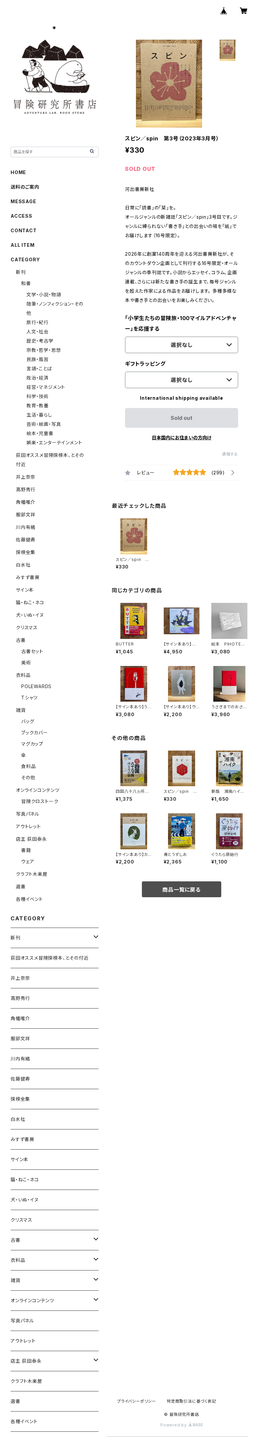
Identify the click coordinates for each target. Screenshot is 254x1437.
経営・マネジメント (45, 387)
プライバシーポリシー (136, 1401)
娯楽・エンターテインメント (54, 442)
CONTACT (24, 230)
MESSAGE (23, 201)
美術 (26, 662)
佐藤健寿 (25, 539)
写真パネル (27, 814)
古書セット (32, 651)
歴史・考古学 (40, 341)
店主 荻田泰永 (31, 839)
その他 (28, 777)
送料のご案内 (25, 187)
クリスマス (27, 627)
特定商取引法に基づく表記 (191, 1401)
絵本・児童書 (40, 433)
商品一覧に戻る (181, 889)
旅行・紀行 (37, 322)
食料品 (28, 766)
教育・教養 (37, 405)
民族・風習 (37, 359)
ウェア (27, 861)
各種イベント (29, 899)
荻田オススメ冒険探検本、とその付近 (50, 958)
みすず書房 (28, 577)
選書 (21, 886)
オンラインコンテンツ (38, 790)
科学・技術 (37, 396)
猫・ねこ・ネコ (30, 602)
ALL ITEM (22, 245)
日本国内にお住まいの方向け (181, 437)
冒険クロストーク (39, 801)
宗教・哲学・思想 (43, 350)
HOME (18, 172)
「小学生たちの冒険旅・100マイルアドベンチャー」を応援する (180, 323)
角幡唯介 (25, 502)
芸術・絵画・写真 (43, 424)
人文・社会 (37, 331)
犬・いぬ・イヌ (30, 615)
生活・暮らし (39, 415)
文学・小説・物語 (43, 294)
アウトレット (28, 826)
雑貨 (21, 710)
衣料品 (23, 675)
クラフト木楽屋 (32, 874)
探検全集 (25, 552)
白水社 (23, 565)
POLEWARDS (36, 686)
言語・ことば (39, 368)
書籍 (26, 850)
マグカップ (32, 744)
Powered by (174, 1424)
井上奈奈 (25, 477)
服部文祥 (25, 514)
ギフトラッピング (145, 363)
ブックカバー (34, 732)
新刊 (21, 272)
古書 (21, 640)
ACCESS (21, 216)
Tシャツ (29, 697)
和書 (26, 283)
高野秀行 (25, 489)
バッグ (27, 721)
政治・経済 (37, 378)
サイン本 (25, 590)
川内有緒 (25, 527)
